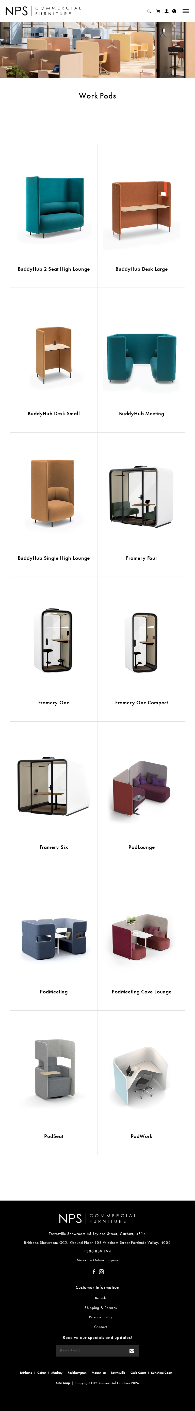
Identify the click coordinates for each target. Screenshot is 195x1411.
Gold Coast (138, 1373)
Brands (101, 1298)
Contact (100, 1326)
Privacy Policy (100, 1317)
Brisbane (26, 1373)
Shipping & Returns (101, 1307)
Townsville (118, 1373)
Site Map (63, 1383)
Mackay (56, 1373)
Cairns (41, 1373)
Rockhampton (77, 1373)
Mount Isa (99, 1373)
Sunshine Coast (161, 1373)
